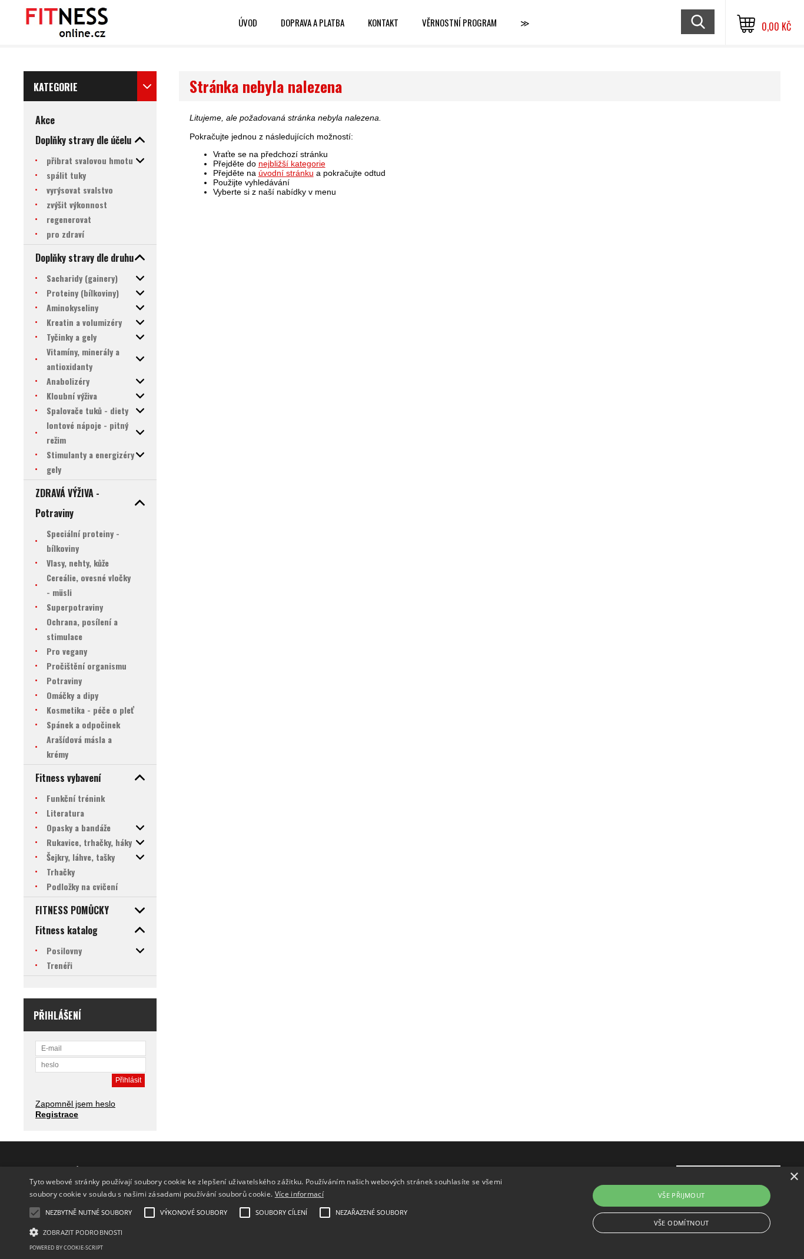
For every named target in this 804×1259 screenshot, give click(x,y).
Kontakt (383, 22)
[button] (271, 1231)
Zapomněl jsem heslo (75, 1103)
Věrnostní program (459, 22)
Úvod (247, 22)
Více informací (299, 1194)
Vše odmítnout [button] (681, 1222)
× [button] (793, 1177)
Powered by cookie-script (66, 1247)
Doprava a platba (312, 22)
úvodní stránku (286, 173)
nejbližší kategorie (291, 163)
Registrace (56, 1114)
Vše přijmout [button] (681, 1195)
